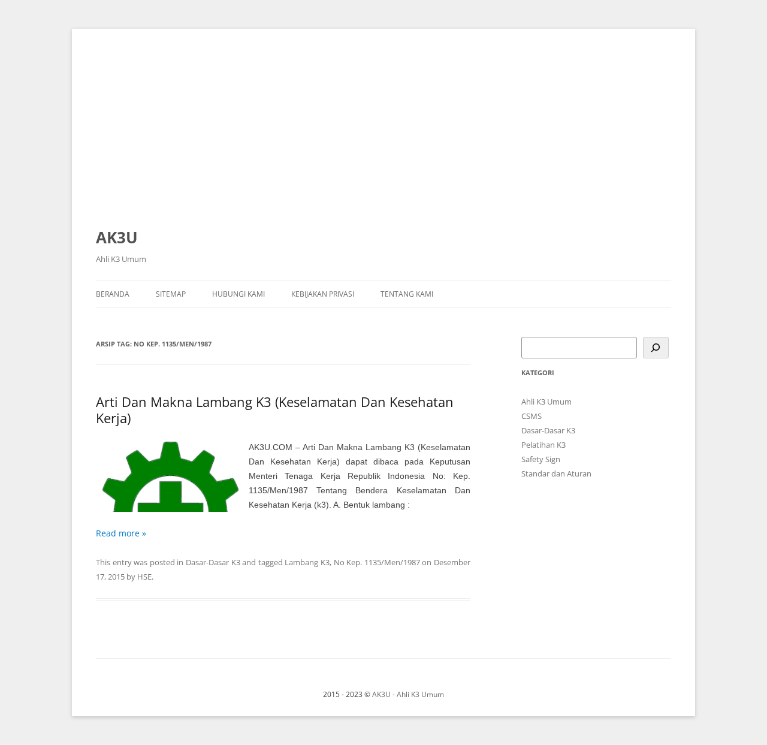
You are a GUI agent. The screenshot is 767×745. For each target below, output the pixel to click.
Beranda (112, 294)
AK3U (117, 237)
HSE (144, 576)
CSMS (531, 416)
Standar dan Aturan (556, 473)
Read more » (121, 533)
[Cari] (656, 347)
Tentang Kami (407, 294)
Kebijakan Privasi (322, 294)
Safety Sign (540, 459)
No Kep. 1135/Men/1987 (377, 562)
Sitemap (171, 294)
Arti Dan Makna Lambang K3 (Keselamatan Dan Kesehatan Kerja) (275, 409)
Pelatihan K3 (543, 444)
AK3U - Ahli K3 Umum (408, 694)
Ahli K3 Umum (546, 401)
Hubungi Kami (238, 294)
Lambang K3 (307, 562)
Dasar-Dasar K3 (213, 562)
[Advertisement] (383, 133)
